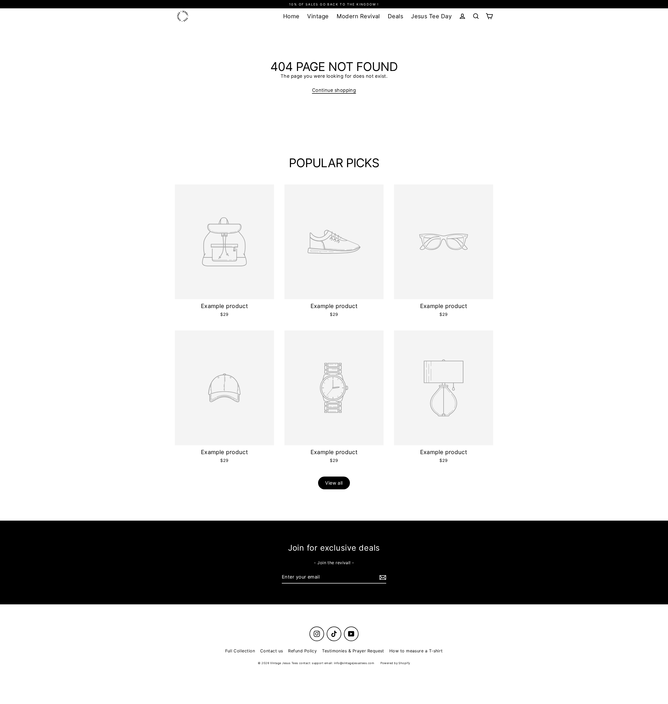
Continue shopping (334, 90)
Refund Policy (302, 650)
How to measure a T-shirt (416, 650)
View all (334, 483)
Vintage (318, 16)
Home (291, 16)
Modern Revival (358, 16)
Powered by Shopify (395, 663)
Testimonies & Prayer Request (353, 650)
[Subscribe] (382, 577)
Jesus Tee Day (431, 16)
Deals (395, 16)
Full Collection (240, 650)
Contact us (271, 650)
